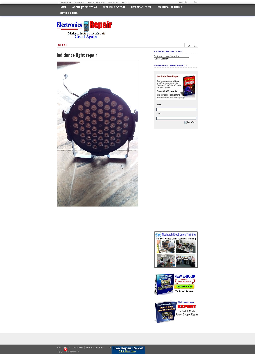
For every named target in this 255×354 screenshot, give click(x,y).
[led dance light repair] (98, 206)
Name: (159, 105)
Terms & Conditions (95, 2)
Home (63, 7)
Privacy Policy (64, 2)
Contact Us (113, 2)
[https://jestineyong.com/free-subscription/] (128, 350)
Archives (125, 2)
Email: (158, 113)
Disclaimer (79, 2)
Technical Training (169, 7)
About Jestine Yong (84, 7)
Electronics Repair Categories (166, 56)
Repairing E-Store (114, 7)
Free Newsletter (141, 7)
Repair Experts (69, 13)
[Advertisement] (176, 182)
